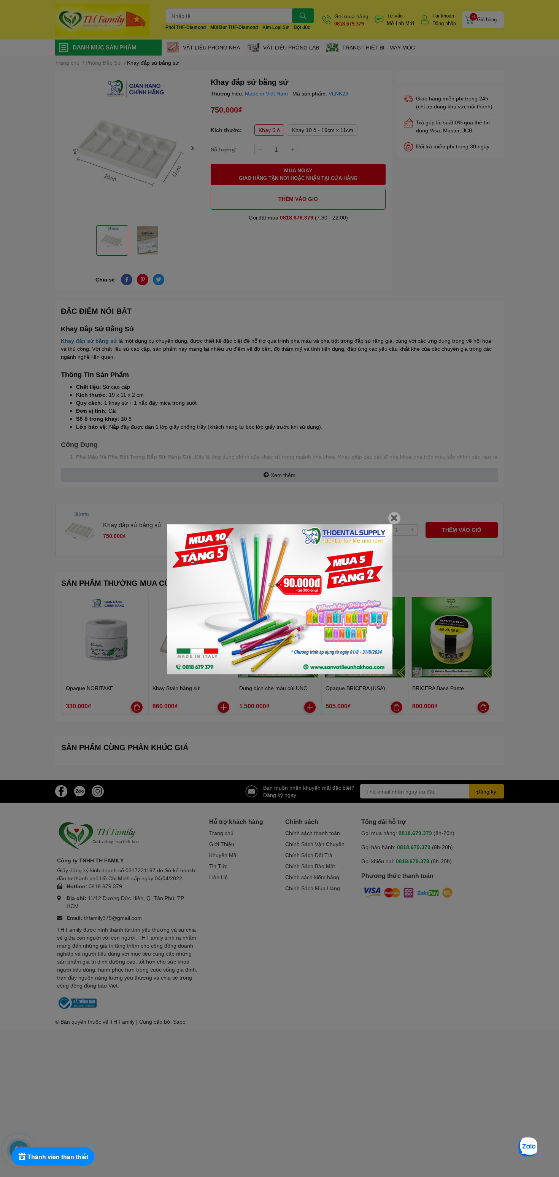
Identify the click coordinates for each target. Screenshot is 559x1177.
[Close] (394, 518)
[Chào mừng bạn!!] (279, 599)
